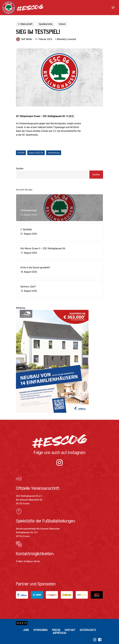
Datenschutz (88, 630)
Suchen (19, 168)
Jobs (26, 630)
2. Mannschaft (25, 24)
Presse (56, 630)
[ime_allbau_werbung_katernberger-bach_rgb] (52, 414)
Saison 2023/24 (36, 153)
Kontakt (70, 630)
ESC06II (20, 153)
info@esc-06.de (32, 561)
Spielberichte (45, 24)
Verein (62, 24)
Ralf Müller (26, 39)
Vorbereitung (54, 153)
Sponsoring (40, 630)
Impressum (59, 633)
